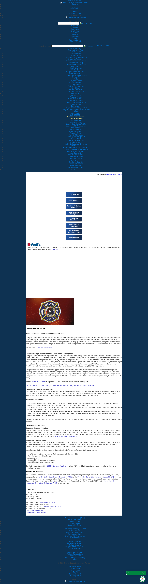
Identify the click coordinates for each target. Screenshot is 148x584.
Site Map (75, 4)
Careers (119, 174)
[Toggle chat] (142, 578)
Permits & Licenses (75, 548)
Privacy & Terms (75, 567)
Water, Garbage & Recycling (75, 558)
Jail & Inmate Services (75, 543)
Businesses (75, 29)
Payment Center (75, 13)
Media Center (75, 521)
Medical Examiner (74, 545)
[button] (86, 23)
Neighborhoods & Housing (74, 547)
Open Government (74, 520)
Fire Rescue (110, 174)
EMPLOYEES (75, 146)
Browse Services (75, 42)
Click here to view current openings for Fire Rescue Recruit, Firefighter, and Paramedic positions (60, 385)
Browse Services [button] (103, 46)
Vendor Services (75, 556)
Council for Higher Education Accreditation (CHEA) (95, 477)
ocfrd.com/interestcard (44, 348)
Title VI (75, 572)
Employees (75, 31)
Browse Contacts (75, 574)
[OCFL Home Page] (74, 3)
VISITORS (75, 93)
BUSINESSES (75, 115)
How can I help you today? (136, 573)
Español (75, 12)
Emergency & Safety (75, 534)
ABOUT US (75, 169)
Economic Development (74, 532)
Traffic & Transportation (75, 554)
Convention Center (75, 525)
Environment (74, 538)
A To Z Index (74, 8)
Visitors (75, 27)
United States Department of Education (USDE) (56, 477)
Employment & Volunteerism (75, 536)
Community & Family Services (76, 57)
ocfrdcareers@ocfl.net (47, 502)
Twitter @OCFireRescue (34, 510)
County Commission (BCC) (75, 518)
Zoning (74, 559)
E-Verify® (55, 249)
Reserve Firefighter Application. (66, 436)
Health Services (75, 541)
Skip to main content (74, 1)
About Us (75, 33)
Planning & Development (75, 552)
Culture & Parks (75, 530)
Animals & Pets (74, 523)
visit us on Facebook (38, 382)
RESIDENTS (75, 48)
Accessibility (75, 570)
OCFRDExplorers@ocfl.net (56, 466)
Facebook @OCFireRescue (36, 513)
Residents (75, 25)
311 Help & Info (75, 576)
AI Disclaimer (75, 568)
